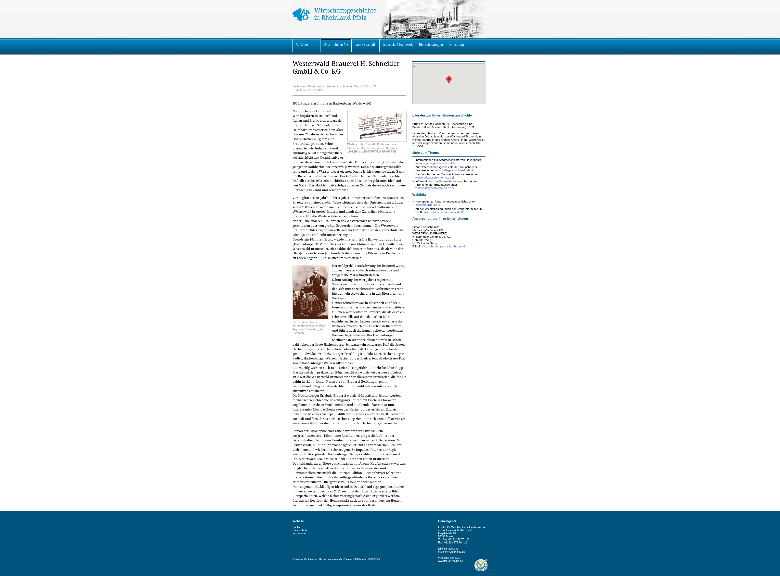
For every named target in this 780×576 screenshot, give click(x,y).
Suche (296, 527)
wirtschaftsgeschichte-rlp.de (452, 170)
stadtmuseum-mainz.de (445, 212)
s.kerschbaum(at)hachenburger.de (444, 246)
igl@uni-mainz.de (448, 548)
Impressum (299, 533)
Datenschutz (299, 530)
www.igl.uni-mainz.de (450, 560)
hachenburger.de (426, 204)
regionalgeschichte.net (437, 163)
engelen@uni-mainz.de (451, 551)
